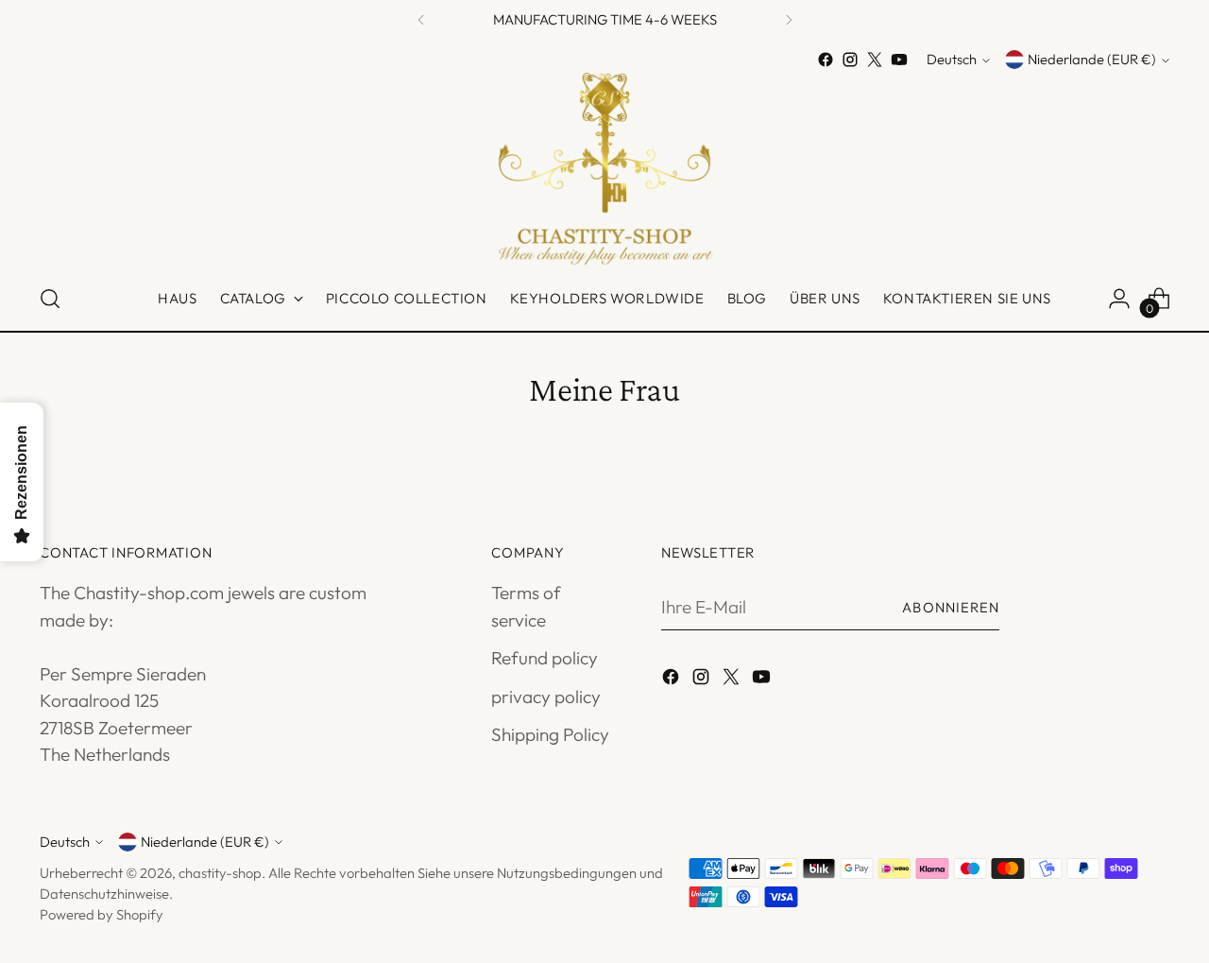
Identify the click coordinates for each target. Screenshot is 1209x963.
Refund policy (544, 657)
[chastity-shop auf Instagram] (850, 59)
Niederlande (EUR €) (1092, 60)
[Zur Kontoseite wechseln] (1119, 299)
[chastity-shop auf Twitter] (874, 59)
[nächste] (788, 19)
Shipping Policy (550, 734)
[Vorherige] (421, 19)
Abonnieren (950, 607)
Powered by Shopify (101, 914)
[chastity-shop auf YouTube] (899, 59)
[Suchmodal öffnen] (50, 299)
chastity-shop (220, 873)
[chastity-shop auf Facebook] (825, 59)
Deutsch (952, 60)
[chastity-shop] (604, 170)
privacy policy (546, 696)
